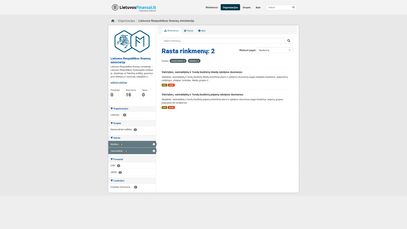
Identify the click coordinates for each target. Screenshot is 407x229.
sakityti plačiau (119, 82)
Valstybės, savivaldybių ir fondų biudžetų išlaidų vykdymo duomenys (202, 72)
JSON (171, 85)
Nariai (190, 30)
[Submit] (293, 7)
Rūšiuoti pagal (247, 50)
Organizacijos (230, 7)
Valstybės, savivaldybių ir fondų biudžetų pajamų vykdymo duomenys (202, 94)
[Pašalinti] (184, 61)
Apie (258, 7)
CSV (164, 85)
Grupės (247, 7)
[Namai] (112, 21)
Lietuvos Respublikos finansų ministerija (166, 21)
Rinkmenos (212, 7)
